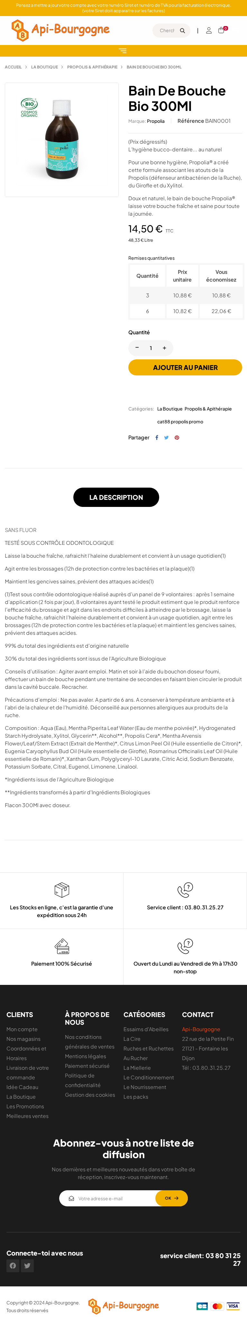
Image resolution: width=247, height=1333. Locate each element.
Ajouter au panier (185, 367)
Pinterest (177, 437)
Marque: (137, 121)
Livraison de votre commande (27, 1072)
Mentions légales (85, 1056)
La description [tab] (116, 497)
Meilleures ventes (27, 1115)
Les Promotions (25, 1106)
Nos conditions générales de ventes (89, 1041)
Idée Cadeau (22, 1087)
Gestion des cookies (90, 1094)
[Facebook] (12, 1265)
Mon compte (22, 1029)
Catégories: (141, 408)
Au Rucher (136, 1058)
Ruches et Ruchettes (149, 1048)
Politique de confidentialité (83, 1080)
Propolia (156, 121)
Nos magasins (23, 1038)
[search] (182, 30)
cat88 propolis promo (180, 421)
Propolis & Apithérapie (208, 408)
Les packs (136, 1096)
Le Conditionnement (149, 1077)
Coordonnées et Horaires (26, 1053)
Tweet (166, 437)
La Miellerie (137, 1067)
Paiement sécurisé (87, 1065)
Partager (156, 437)
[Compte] (209, 30)
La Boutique (170, 408)
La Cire (132, 1038)
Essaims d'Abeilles (146, 1029)
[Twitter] (27, 1265)
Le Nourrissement (145, 1087)
